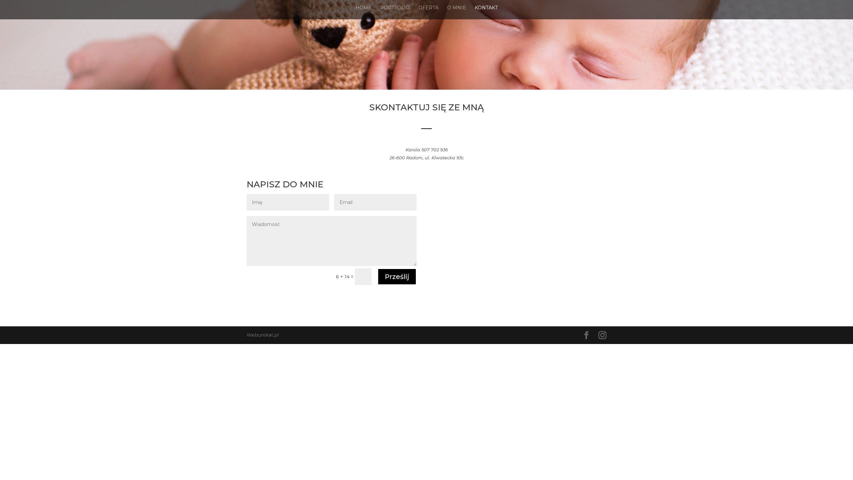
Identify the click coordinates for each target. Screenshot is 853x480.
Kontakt (486, 8)
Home (364, 8)
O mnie (456, 8)
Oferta (428, 8)
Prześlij (397, 277)
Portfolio (395, 8)
